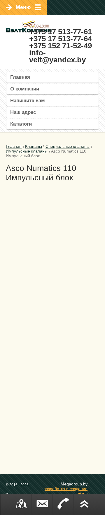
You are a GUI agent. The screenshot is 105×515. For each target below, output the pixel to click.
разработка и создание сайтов (65, 491)
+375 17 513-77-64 (60, 39)
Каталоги (21, 124)
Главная (20, 77)
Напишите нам (27, 100)
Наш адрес (23, 112)
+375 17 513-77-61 (60, 32)
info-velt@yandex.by (57, 56)
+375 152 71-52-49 (60, 46)
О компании (24, 89)
